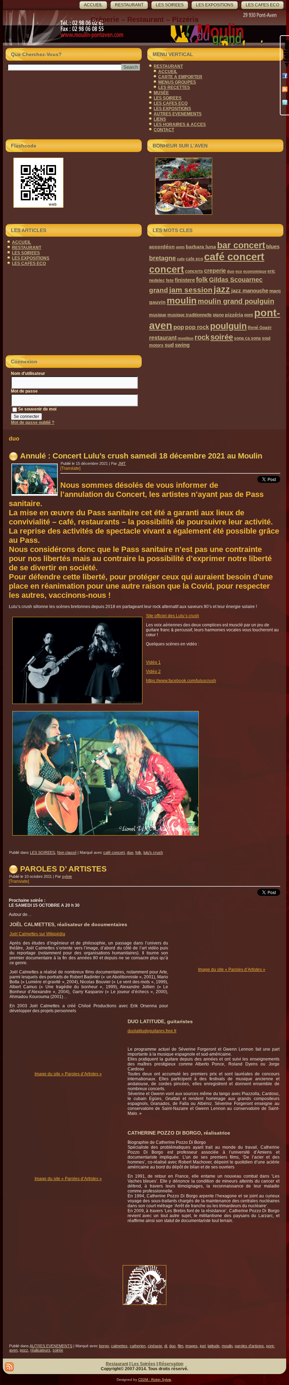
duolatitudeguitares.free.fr (152, 1030)
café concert (234, 256)
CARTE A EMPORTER (180, 76)
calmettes (119, 1346)
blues (272, 246)
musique (157, 314)
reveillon (185, 338)
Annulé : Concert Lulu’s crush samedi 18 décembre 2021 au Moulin (141, 455)
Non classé (66, 852)
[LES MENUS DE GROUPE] (215, 186)
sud (169, 345)
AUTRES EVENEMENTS (178, 113)
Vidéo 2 (153, 671)
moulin (182, 300)
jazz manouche (249, 290)
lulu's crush (153, 852)
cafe (181, 259)
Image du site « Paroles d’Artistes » (231, 969)
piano (218, 314)
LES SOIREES (170, 4)
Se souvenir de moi (37, 409)
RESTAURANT (129, 4)
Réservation (171, 1363)
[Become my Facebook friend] (285, 76)
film (180, 1346)
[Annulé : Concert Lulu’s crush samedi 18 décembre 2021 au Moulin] (34, 492)
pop (178, 327)
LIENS (160, 119)
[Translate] (70, 468)
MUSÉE (161, 92)
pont (248, 314)
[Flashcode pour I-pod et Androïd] (73, 183)
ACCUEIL (93, 4)
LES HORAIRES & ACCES (180, 124)
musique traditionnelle (189, 314)
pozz (24, 1350)
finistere (185, 280)
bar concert (241, 245)
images (191, 1346)
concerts (194, 271)
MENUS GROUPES (177, 82)
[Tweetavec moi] (285, 103)
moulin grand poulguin (236, 301)
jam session (191, 290)
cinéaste (155, 1346)
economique (254, 271)
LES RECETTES (174, 87)
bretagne (162, 258)
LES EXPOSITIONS (214, 4)
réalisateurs (40, 1350)
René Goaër (260, 327)
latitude (214, 1346)
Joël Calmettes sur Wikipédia (37, 933)
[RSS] (285, 89)
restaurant (163, 337)
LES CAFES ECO (262, 4)
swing (182, 345)
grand (158, 290)
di (165, 1346)
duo (230, 271)
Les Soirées (143, 1363)
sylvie (67, 876)
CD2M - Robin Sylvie (154, 1379)
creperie (215, 270)
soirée (221, 337)
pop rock (197, 327)
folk (202, 279)
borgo (104, 1346)
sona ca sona (247, 338)
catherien (138, 1346)
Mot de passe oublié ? (32, 422)
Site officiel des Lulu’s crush (172, 615)
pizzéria (234, 314)
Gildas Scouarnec (236, 279)
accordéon (162, 246)
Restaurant (117, 1363)
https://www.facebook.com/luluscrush (181, 680)
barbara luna (201, 246)
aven (180, 247)
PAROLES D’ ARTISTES (63, 868)
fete (170, 280)
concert (166, 269)
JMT (122, 463)
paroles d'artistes (249, 1346)
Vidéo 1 (153, 662)
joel (202, 1346)
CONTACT (164, 129)
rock (202, 337)
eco (238, 271)
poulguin (228, 326)
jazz (222, 289)
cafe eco (194, 258)
